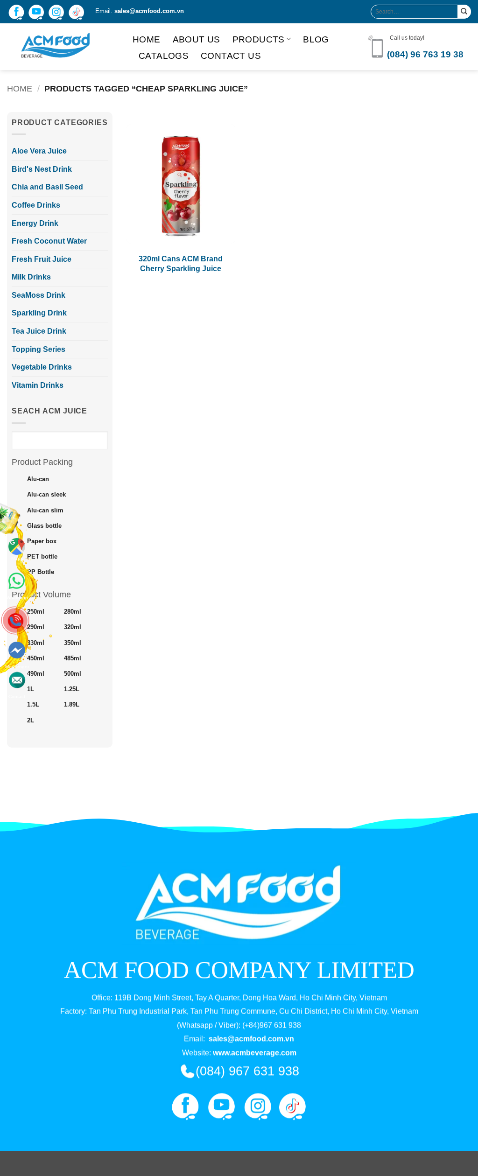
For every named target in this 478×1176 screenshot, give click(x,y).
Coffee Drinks (36, 205)
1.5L (33, 704)
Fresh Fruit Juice (41, 259)
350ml (72, 643)
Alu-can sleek (46, 494)
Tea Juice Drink (39, 331)
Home (147, 39)
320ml (72, 627)
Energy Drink (35, 223)
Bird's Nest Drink (42, 169)
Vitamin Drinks (37, 385)
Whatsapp (17, 579)
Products (258, 39)
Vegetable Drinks (42, 367)
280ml (72, 612)
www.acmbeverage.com (254, 1053)
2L (30, 720)
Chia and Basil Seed (47, 187)
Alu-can (38, 479)
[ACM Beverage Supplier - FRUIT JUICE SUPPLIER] (63, 46)
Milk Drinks (31, 277)
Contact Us (231, 56)
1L (30, 689)
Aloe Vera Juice (39, 151)
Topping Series (38, 349)
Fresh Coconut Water (49, 241)
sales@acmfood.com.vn (149, 10)
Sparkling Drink (39, 313)
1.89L (71, 704)
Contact (17, 664)
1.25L (71, 689)
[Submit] (464, 11)
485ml (72, 658)
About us (196, 39)
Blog (316, 39)
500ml (72, 674)
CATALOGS (164, 56)
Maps (17, 558)
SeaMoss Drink (38, 295)
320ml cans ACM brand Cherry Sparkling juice (181, 264)
